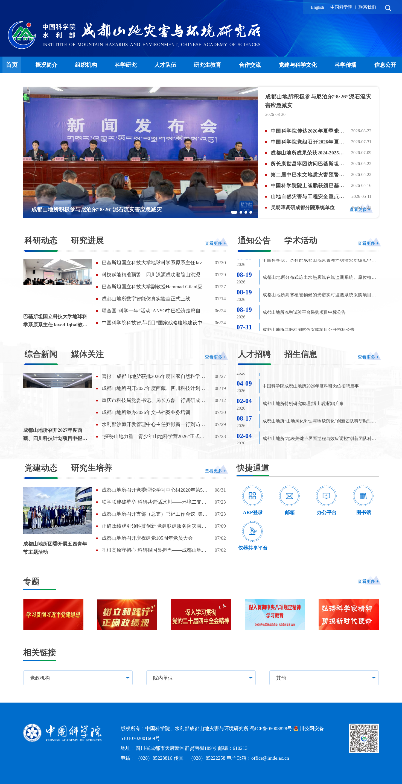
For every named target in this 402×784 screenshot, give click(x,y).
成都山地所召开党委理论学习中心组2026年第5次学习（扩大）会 (155, 490)
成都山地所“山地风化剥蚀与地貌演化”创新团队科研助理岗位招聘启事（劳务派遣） (319, 399)
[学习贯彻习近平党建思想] (53, 614)
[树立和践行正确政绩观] (127, 614)
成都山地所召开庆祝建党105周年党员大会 (147, 538)
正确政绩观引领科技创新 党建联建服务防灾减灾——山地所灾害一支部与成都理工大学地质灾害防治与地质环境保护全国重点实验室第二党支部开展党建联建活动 (154, 526)
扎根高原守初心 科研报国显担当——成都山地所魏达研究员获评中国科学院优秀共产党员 (154, 550)
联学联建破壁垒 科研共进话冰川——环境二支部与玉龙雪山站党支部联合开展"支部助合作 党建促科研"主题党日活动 (155, 502)
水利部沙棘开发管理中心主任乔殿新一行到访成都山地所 (153, 425)
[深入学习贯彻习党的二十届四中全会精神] (201, 614)
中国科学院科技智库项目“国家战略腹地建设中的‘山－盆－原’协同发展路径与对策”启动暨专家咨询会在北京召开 (154, 323)
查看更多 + (360, 209)
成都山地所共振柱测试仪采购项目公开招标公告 (308, 297)
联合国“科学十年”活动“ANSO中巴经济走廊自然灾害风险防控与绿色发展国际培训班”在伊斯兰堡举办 (154, 311)
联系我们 (367, 7)
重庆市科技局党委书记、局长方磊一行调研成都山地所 (153, 401)
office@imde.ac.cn (270, 758)
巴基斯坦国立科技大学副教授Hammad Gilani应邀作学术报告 (154, 287)
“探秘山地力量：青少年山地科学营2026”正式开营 (153, 437)
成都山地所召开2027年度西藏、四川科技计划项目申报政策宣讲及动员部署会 (55, 434)
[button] (234, 212)
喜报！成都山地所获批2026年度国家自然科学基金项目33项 (153, 377)
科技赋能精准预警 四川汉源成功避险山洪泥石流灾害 (153, 275)
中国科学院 (341, 7)
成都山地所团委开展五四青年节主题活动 (55, 548)
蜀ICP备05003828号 (271, 728)
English (317, 7)
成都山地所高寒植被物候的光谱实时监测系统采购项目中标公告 (319, 263)
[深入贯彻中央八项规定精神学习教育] (275, 614)
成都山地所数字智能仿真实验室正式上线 (146, 298)
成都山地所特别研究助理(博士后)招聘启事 (303, 380)
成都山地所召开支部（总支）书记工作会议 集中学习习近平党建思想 (155, 514)
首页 (12, 64)
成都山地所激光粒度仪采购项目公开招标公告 (306, 315)
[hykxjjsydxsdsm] (349, 614)
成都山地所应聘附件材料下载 (291, 433)
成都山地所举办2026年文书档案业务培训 (146, 412)
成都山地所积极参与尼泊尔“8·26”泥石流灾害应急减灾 (318, 100)
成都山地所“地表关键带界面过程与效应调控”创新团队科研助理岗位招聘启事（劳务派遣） (319, 416)
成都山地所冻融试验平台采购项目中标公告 (304, 280)
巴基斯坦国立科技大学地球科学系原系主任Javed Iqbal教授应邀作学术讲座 (55, 321)
